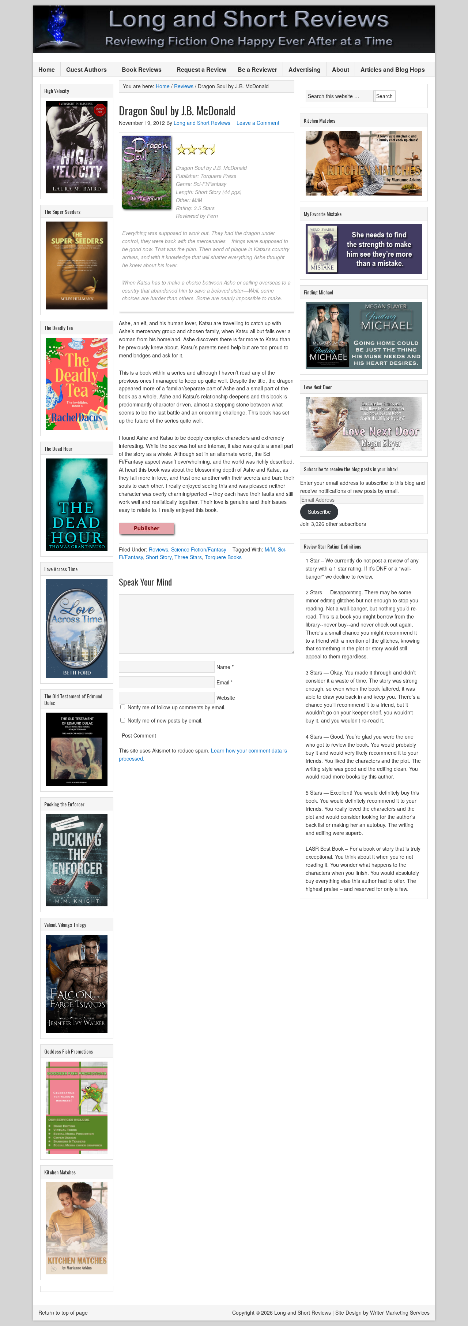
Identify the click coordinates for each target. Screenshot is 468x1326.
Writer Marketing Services (400, 1312)
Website (225, 697)
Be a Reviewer (257, 69)
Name (223, 667)
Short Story (158, 557)
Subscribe (319, 511)
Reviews (158, 549)
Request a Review (201, 69)
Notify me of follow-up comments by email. (177, 707)
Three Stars (188, 557)
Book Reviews (139, 70)
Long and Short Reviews (234, 29)
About (340, 69)
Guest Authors (84, 70)
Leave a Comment (258, 122)
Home (46, 69)
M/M (270, 549)
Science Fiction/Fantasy (198, 549)
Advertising (304, 69)
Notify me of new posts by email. (165, 720)
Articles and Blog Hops (390, 70)
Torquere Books (223, 557)
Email (222, 682)
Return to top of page (63, 1312)
